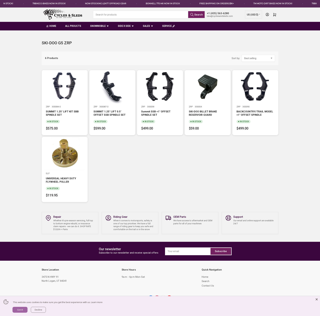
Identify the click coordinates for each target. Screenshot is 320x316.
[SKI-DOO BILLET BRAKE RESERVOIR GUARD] (207, 86)
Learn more (96, 302)
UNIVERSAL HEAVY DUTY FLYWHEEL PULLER (61, 180)
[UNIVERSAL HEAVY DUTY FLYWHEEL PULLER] (64, 153)
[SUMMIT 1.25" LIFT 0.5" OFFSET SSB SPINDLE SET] (112, 86)
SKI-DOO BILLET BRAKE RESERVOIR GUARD (203, 113)
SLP (48, 173)
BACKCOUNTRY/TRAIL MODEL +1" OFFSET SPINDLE (254, 113)
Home (205, 276)
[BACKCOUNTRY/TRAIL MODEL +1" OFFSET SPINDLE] (255, 86)
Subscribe (221, 251)
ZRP (48, 106)
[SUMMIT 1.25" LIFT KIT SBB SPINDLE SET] (64, 86)
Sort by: (236, 58)
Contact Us (208, 285)
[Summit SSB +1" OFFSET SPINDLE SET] (160, 86)
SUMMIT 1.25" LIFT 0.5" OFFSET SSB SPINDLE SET (110, 113)
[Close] (316, 299)
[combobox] (149, 14)
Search (205, 281)
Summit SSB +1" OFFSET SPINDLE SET (155, 113)
